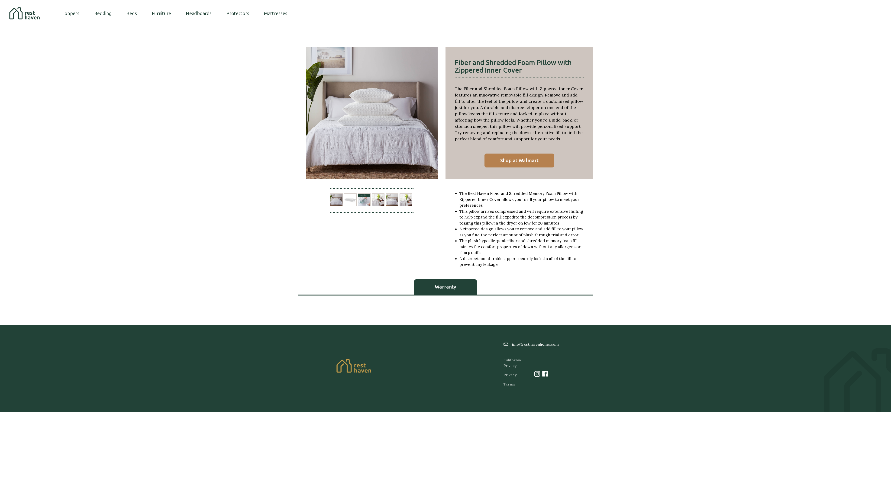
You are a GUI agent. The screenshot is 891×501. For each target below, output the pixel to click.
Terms (509, 384)
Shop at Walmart (519, 160)
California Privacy (511, 363)
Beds (131, 13)
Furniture (161, 13)
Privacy (510, 375)
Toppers (70, 13)
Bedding (103, 13)
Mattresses (275, 13)
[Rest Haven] (24, 13)
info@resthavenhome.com (533, 344)
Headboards (199, 13)
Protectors (237, 13)
